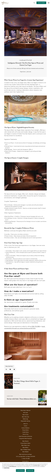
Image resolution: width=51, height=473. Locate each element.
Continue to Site (30, 470)
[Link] (5, 2)
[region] (25, 467)
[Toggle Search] (34, 2)
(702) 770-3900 (35, 326)
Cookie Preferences (20, 470)
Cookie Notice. (6, 467)
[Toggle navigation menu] (48, 3)
